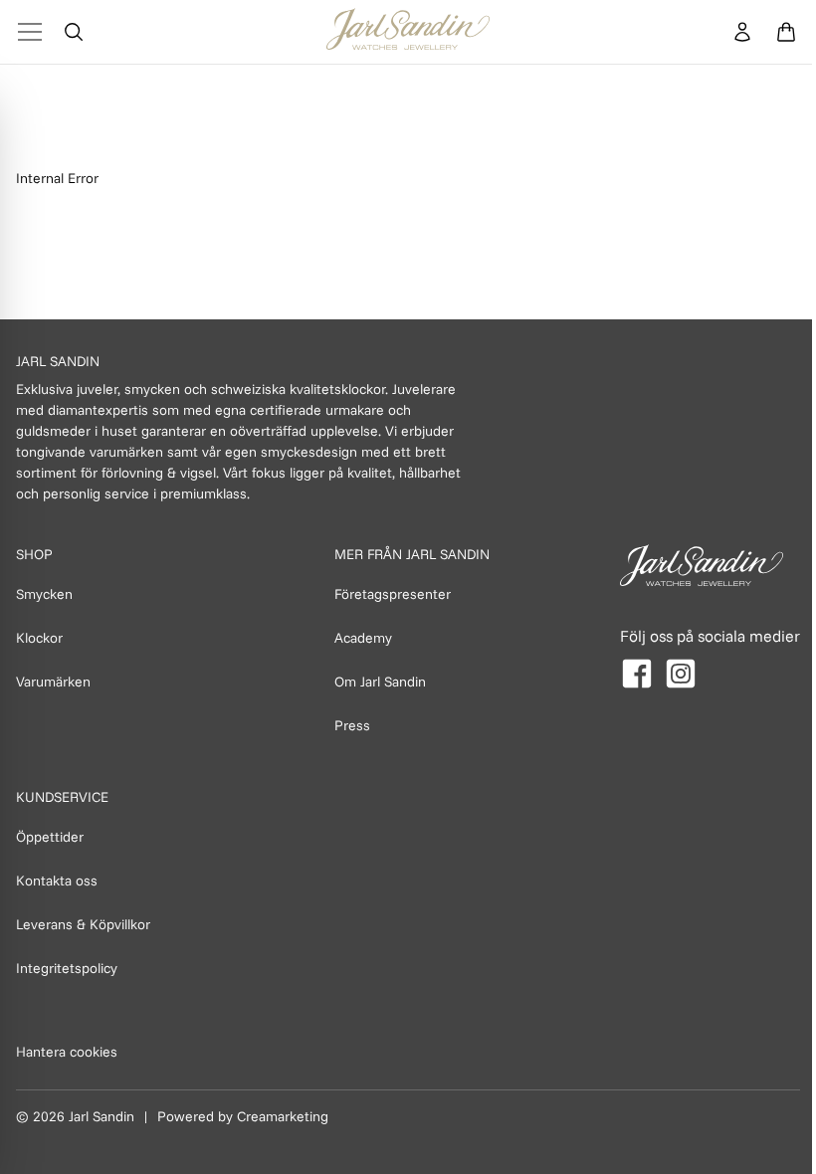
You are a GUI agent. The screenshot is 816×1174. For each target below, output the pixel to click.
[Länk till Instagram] (681, 673)
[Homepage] (408, 32)
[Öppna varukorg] (786, 32)
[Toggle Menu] (30, 32)
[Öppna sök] (74, 32)
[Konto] (742, 32)
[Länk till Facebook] (637, 673)
